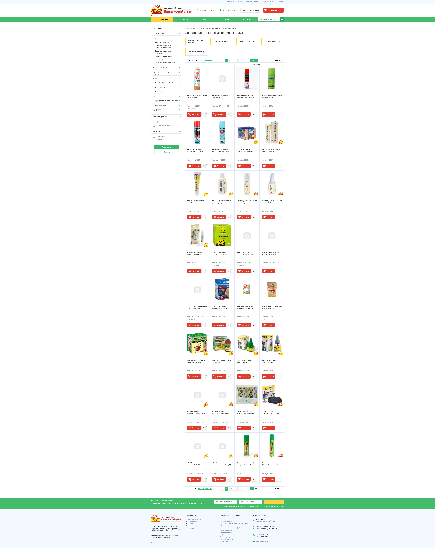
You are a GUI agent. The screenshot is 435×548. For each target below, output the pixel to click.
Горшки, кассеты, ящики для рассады (164, 73)
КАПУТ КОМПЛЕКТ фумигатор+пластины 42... (197, 412)
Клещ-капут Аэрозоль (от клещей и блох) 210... (246, 464)
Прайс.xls (184, 19)
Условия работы (252, 2)
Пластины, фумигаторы (272, 41)
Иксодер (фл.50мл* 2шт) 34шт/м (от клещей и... (196, 361)
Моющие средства (162, 42)
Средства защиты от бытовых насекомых (163, 46)
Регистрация (254, 10)
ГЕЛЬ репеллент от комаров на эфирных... (245, 150)
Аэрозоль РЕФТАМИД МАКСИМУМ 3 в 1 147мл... (196, 150)
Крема (157, 39)
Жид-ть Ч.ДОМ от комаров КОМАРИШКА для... (197, 307)
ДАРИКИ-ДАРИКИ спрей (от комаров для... (247, 202)
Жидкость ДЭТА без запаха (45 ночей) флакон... (272, 307)
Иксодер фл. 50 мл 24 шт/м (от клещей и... (221, 361)
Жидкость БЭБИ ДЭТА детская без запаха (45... (246, 307)
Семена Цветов (158, 92)
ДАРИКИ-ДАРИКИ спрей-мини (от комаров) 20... (196, 253)
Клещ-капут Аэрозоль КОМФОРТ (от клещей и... (271, 464)
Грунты (155, 78)
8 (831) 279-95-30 (261, 519)
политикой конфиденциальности (270, 506)
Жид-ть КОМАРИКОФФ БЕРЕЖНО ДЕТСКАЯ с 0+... (221, 253)
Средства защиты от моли (165, 62)
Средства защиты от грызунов (163, 52)
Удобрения (157, 110)
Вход (244, 10)
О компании (206, 19)
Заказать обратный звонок (266, 521)
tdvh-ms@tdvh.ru (228, 10)
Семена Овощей (159, 87)
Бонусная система (267, 2)
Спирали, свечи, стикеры (196, 52)
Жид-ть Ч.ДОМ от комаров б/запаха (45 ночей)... (271, 253)
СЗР (154, 96)
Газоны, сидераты (160, 67)
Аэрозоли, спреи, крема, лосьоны (196, 41)
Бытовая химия (159, 33)
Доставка (281, 2)
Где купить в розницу (235, 2)
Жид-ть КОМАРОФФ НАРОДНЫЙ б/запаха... (245, 253)
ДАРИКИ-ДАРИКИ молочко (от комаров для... (222, 202)
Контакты (247, 19)
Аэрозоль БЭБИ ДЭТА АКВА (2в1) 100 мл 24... (197, 96)
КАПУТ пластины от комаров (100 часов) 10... (246, 412)
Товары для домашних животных (165, 101)
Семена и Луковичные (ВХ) (163, 82)
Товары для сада (159, 105)
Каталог (164, 19)
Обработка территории (247, 41)
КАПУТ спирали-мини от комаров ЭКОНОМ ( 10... (196, 464)
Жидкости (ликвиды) (220, 41)
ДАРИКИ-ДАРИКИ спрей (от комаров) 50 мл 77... (272, 202)
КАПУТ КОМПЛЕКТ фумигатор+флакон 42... (221, 412)
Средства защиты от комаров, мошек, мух (164, 57)
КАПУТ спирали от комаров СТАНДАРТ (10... (271, 412)
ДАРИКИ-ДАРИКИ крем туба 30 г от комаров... (195, 202)
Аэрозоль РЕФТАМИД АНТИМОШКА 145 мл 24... (246, 96)
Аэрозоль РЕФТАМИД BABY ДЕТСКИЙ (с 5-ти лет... (272, 96)
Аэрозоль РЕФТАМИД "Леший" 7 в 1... (220, 96)
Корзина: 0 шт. (275, 10)
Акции (227, 19)
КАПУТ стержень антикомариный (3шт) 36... (222, 464)
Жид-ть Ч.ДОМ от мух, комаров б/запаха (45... (220, 307)
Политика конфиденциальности (163, 543)
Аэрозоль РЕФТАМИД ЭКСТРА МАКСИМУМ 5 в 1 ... (222, 150)
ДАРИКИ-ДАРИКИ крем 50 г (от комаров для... (271, 150)
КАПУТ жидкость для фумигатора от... (244, 361)
